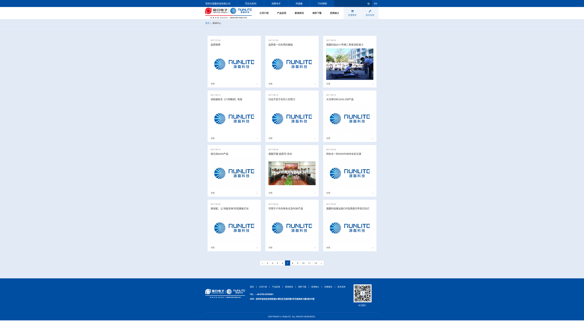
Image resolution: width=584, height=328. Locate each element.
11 (309, 263)
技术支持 (370, 14)
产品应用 (281, 13)
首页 (207, 22)
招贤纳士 (334, 13)
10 (303, 263)
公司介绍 (264, 13)
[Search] (368, 3)
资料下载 (317, 13)
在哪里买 (352, 14)
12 (316, 263)
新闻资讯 (299, 13)
